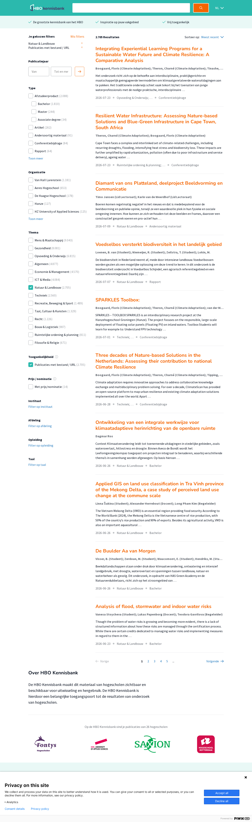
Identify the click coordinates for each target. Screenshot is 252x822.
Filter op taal (37, 464)
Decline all (221, 801)
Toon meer (35, 158)
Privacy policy (40, 808)
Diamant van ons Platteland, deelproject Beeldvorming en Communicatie (159, 186)
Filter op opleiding (40, 445)
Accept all (221, 793)
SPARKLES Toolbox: (117, 300)
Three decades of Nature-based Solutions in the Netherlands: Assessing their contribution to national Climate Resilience (153, 361)
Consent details (15, 808)
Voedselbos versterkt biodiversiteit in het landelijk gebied (158, 244)
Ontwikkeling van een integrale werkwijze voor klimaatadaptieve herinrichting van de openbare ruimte (155, 425)
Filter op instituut (40, 406)
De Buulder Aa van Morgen (125, 551)
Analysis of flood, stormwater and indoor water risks (153, 606)
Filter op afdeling (40, 426)
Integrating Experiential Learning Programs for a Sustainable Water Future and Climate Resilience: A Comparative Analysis (152, 54)
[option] (126, 744)
